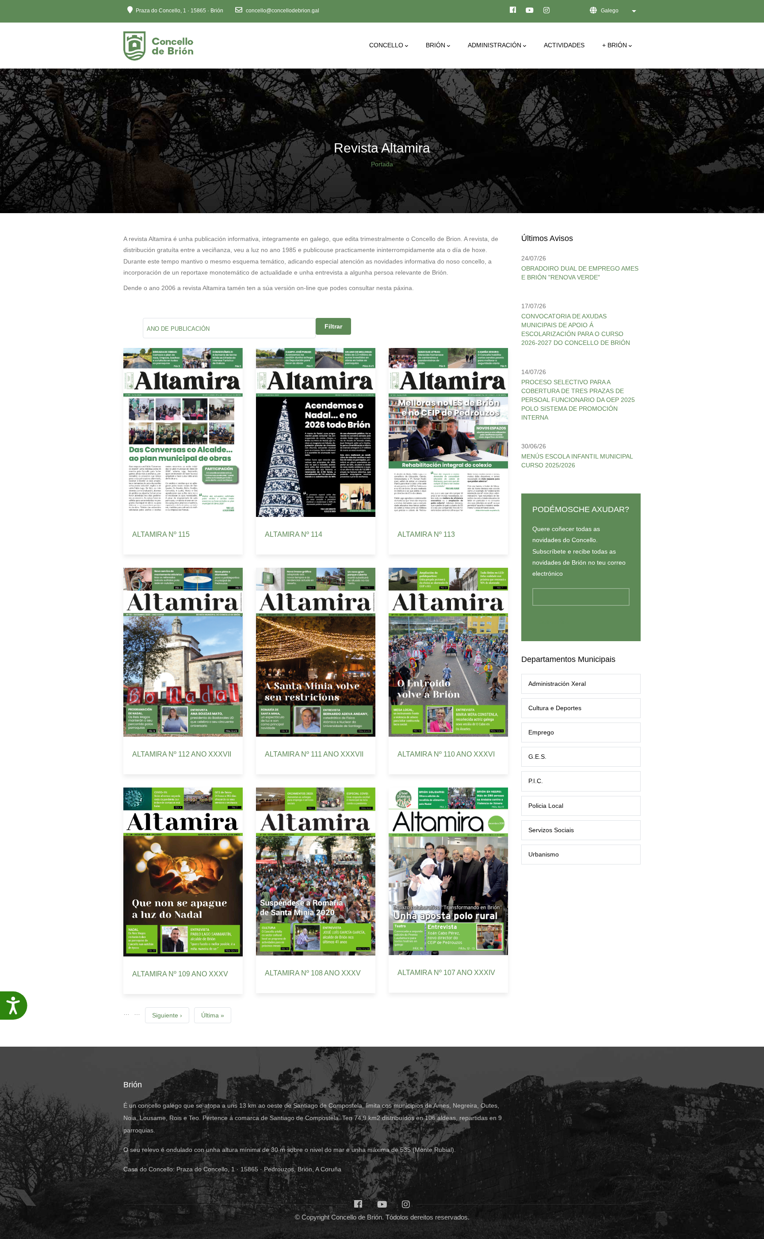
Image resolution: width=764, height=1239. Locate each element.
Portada (382, 164)
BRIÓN (435, 45)
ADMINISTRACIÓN (494, 45)
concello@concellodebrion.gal (281, 11)
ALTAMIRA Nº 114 (293, 534)
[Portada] (159, 44)
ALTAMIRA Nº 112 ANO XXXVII (181, 754)
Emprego (541, 732)
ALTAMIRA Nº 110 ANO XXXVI (446, 754)
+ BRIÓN (614, 45)
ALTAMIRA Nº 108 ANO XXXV (313, 973)
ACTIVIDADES (564, 45)
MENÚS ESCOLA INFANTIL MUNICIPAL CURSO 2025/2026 (577, 461)
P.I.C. (535, 780)
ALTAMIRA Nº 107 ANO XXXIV (446, 972)
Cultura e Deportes (554, 707)
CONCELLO (386, 45)
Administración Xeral (557, 683)
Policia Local (545, 805)
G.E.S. (537, 756)
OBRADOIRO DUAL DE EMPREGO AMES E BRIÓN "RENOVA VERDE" (579, 273)
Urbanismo (543, 854)
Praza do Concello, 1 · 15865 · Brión (179, 11)
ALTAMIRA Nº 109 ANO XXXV (180, 974)
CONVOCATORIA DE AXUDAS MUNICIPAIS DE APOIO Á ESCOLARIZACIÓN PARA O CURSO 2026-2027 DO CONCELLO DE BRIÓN (575, 329)
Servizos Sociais (551, 830)
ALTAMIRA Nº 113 (426, 534)
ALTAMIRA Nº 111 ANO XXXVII (314, 754)
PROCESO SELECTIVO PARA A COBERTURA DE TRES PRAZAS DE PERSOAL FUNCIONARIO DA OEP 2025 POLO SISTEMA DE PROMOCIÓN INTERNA (578, 400)
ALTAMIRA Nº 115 (161, 534)
